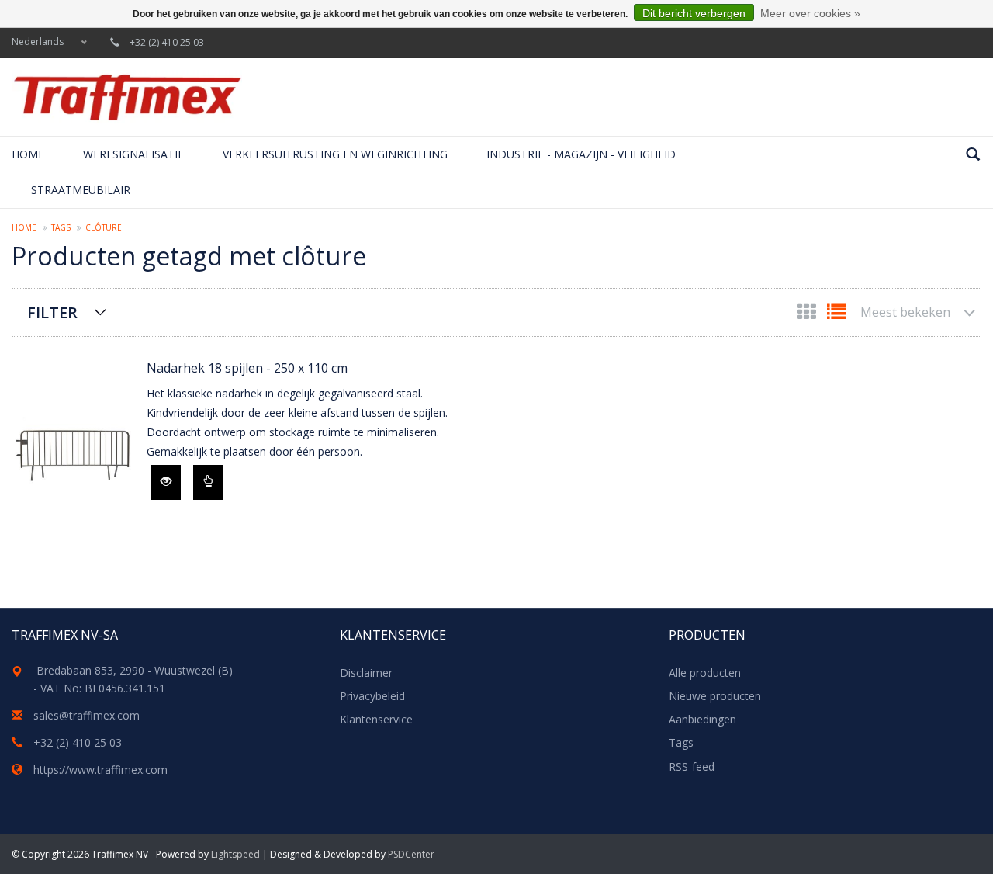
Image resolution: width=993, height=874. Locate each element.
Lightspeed (235, 854)
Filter (52, 312)
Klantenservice (376, 719)
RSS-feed (691, 766)
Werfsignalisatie (133, 154)
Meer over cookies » (810, 13)
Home (28, 154)
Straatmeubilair (80, 189)
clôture (103, 227)
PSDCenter (411, 854)
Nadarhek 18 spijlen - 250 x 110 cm (247, 368)
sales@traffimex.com (86, 715)
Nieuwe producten (715, 695)
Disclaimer (366, 672)
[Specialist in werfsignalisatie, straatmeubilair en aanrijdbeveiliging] (127, 97)
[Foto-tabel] (808, 314)
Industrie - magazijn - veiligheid (581, 154)
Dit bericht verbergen (694, 13)
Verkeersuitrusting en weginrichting (335, 154)
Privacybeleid (372, 695)
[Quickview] (166, 482)
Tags (61, 227)
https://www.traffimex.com (100, 769)
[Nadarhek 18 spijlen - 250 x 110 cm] (71, 441)
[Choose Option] (208, 482)
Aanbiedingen (702, 719)
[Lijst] (836, 314)
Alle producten (705, 672)
